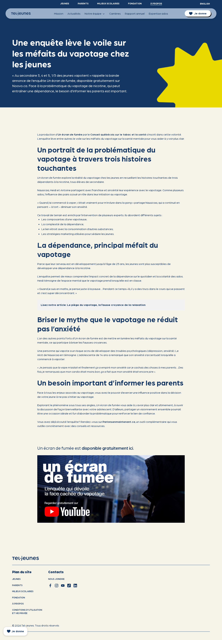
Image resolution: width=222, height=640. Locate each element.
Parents (83, 3)
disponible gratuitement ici (107, 447)
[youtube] (63, 585)
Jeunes (64, 3)
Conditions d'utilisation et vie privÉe (27, 611)
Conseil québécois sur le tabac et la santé (118, 134)
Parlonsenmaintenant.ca (119, 421)
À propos (156, 3)
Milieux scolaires (108, 3)
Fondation (135, 3)
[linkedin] (75, 585)
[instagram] (56, 585)
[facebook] (50, 585)
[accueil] (30, 558)
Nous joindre (56, 579)
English (205, 3)
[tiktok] (69, 585)
